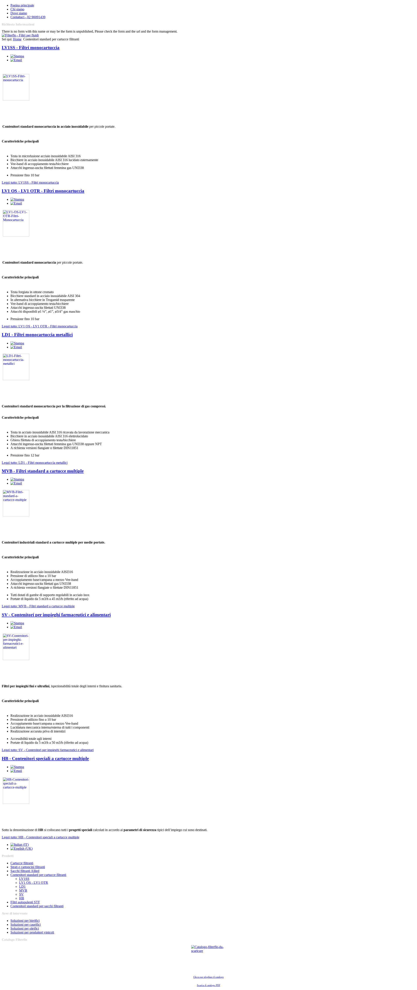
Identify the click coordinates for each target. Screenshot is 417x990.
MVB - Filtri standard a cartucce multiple (43, 471)
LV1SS (24, 879)
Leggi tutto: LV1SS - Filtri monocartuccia (30, 182)
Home (17, 39)
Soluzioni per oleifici (24, 928)
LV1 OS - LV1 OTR (33, 882)
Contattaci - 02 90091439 (27, 17)
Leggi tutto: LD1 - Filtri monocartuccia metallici (35, 462)
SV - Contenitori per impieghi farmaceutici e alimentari (56, 614)
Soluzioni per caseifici (25, 924)
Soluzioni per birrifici (25, 920)
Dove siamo (18, 13)
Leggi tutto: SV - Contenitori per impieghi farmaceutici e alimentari (48, 750)
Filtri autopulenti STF (25, 902)
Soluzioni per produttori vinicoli (32, 932)
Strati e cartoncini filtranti (27, 867)
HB (21, 898)
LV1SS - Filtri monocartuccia (31, 47)
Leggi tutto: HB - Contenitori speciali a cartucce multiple (40, 837)
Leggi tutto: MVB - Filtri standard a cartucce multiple (38, 606)
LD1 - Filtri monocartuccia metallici (37, 334)
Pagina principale (22, 5)
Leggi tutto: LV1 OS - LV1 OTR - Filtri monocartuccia (40, 326)
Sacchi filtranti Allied (24, 871)
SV (21, 894)
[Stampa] (17, 56)
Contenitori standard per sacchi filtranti (36, 906)
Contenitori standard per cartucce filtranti (38, 875)
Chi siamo (17, 9)
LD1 (22, 886)
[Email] (16, 60)
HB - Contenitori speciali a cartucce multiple (45, 758)
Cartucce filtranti (21, 863)
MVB (23, 890)
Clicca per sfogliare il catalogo (208, 977)
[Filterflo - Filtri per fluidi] (20, 35)
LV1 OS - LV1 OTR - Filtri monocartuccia (43, 190)
